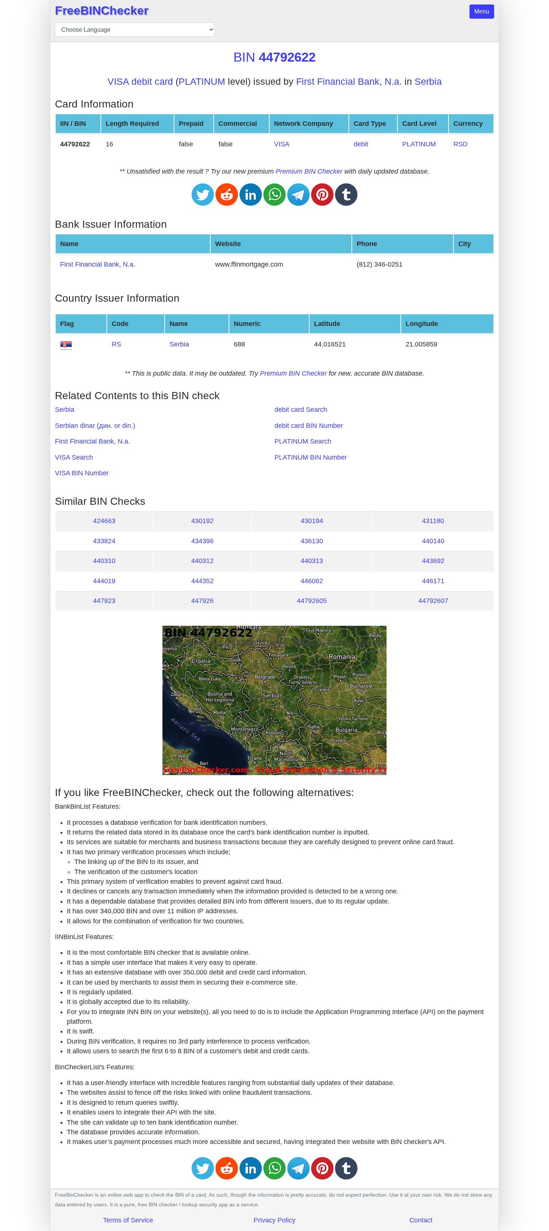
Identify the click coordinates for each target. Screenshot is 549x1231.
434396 (202, 541)
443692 (433, 561)
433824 (104, 541)
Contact (420, 1220)
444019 (104, 581)
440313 (312, 561)
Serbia (428, 82)
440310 (104, 561)
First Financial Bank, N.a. (349, 82)
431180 (433, 521)
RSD (460, 144)
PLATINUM (202, 82)
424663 (104, 521)
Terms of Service (128, 1220)
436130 (312, 541)
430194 (312, 521)
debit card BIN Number (308, 425)
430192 (202, 521)
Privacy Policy (274, 1220)
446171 (433, 581)
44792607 (433, 600)
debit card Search (300, 409)
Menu (481, 11)
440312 (202, 561)
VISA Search (74, 457)
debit (361, 144)
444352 (202, 581)
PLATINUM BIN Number (310, 457)
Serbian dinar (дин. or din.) (95, 425)
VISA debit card (140, 82)
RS (116, 344)
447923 (104, 600)
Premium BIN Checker (309, 171)
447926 (202, 600)
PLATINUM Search (302, 441)
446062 (312, 581)
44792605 (312, 600)
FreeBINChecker (101, 10)
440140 (433, 541)
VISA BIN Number (82, 473)
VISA (281, 144)
